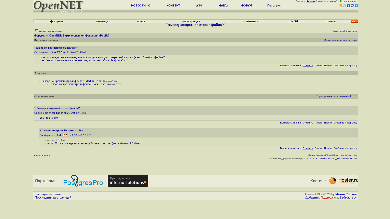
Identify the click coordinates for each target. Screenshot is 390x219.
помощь (102, 21)
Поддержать (329, 197)
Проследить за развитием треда (340, 40)
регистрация (330, 1)
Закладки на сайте (48, 194)
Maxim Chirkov (346, 194)
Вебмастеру (348, 197)
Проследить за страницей (53, 197)
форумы (56, 21)
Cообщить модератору (345, 65)
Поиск (271, 5)
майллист (250, 21)
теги (280, 5)
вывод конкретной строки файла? (63, 81)
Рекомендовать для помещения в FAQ (338, 159)
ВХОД (293, 21)
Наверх (328, 65)
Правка (318, 65)
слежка (330, 21)
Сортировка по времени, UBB (335, 96)
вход (319, 1)
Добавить (312, 197)
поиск (141, 21)
